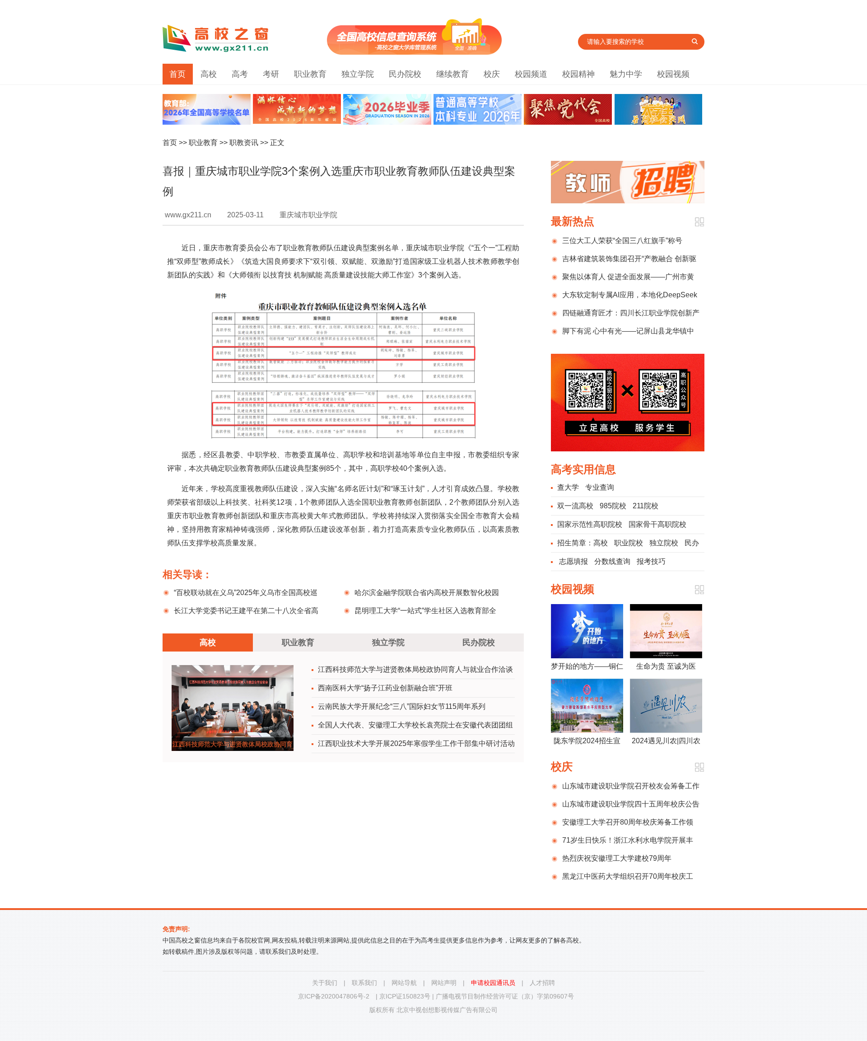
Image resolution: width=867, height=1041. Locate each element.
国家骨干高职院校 (657, 524)
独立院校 (663, 543)
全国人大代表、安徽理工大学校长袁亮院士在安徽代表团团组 (415, 725)
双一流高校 (575, 506)
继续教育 (452, 74)
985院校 (613, 506)
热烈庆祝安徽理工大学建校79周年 (616, 858)
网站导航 (404, 982)
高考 (240, 74)
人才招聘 (542, 982)
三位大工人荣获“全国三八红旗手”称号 (622, 240)
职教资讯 (243, 142)
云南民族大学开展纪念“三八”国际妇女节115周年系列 (401, 706)
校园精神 (578, 74)
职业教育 (310, 74)
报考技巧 (651, 561)
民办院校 (405, 74)
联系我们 (364, 982)
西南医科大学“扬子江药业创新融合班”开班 (385, 688)
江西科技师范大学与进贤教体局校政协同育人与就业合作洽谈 (415, 669)
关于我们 (324, 982)
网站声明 (444, 982)
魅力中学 (626, 74)
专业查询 (599, 487)
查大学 (568, 487)
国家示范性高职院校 (589, 524)
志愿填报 (573, 561)
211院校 (645, 506)
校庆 (492, 74)
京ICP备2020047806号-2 (333, 996)
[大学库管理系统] (414, 52)
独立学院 (357, 74)
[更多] (699, 222)
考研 (271, 74)
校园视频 (673, 74)
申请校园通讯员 (493, 982)
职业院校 (628, 543)
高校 (208, 74)
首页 (177, 74)
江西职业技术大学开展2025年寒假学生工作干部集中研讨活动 (416, 743)
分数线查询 (612, 561)
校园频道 (531, 74)
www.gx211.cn (188, 215)
